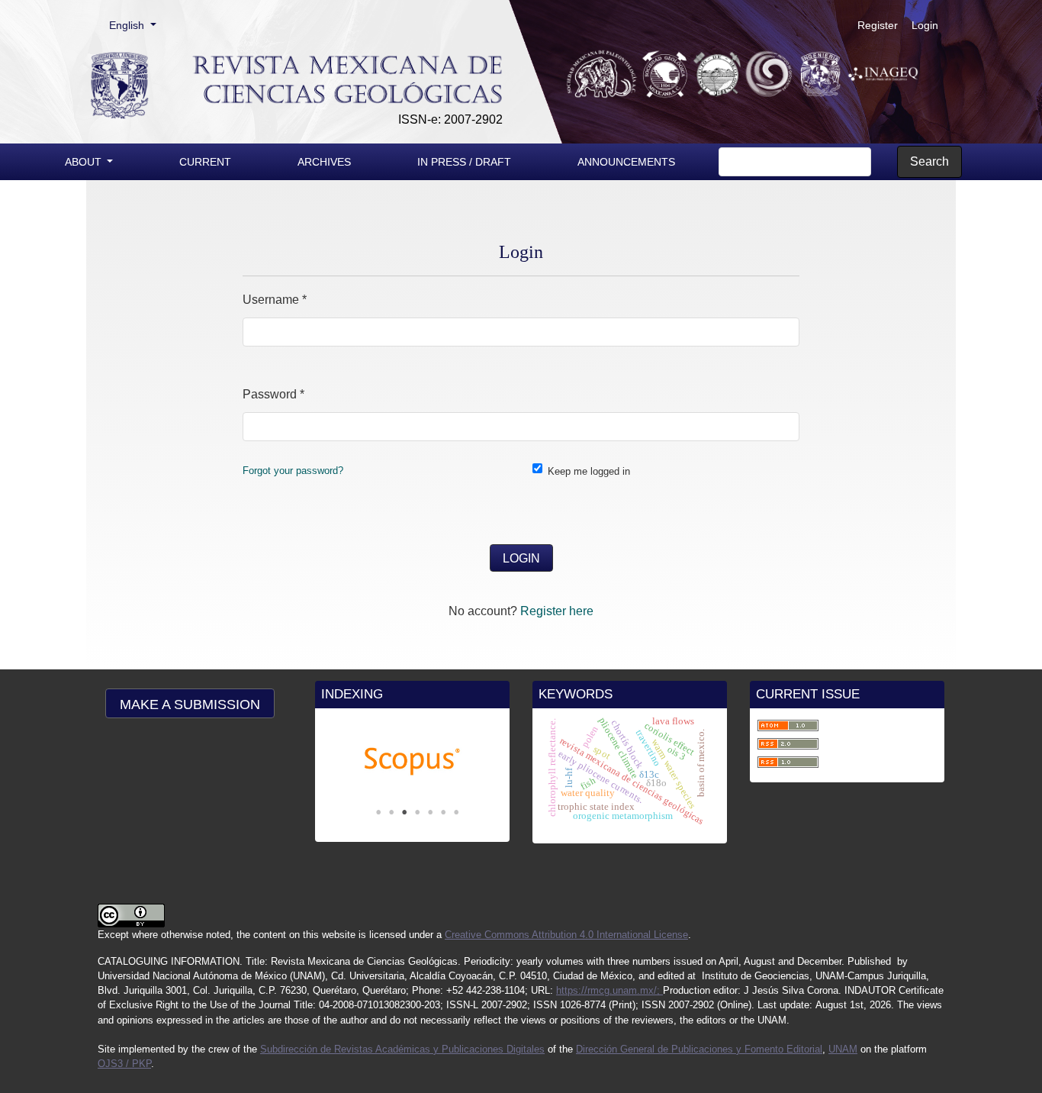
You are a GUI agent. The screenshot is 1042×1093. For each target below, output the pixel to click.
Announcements (626, 162)
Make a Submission (190, 704)
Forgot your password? (293, 470)
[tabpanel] (412, 762)
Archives (324, 162)
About (85, 162)
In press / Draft (464, 162)
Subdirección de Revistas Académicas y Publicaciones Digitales (402, 1049)
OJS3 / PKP (124, 1063)
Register (877, 25)
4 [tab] (417, 812)
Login (925, 25)
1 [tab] (378, 812)
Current (205, 162)
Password (273, 394)
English (137, 24)
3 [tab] (404, 812)
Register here (556, 611)
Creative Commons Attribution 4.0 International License (566, 934)
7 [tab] (456, 812)
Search (929, 161)
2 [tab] (391, 812)
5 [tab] (430, 812)
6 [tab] (443, 812)
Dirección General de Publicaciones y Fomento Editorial (699, 1049)
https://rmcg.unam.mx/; (609, 990)
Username (275, 299)
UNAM (842, 1049)
